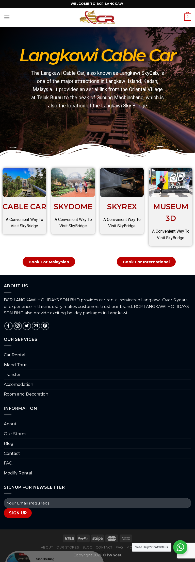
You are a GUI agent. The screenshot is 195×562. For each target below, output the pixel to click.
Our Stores (15, 433)
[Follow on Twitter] (27, 326)
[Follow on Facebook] (8, 326)
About (10, 424)
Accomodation (18, 384)
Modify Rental (18, 473)
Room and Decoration (26, 394)
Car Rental (14, 355)
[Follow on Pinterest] (45, 326)
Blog (8, 443)
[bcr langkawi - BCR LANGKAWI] (97, 17)
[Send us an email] (36, 326)
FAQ (8, 463)
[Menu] (7, 17)
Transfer (12, 374)
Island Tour (15, 364)
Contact (12, 453)
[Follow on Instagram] (17, 326)
